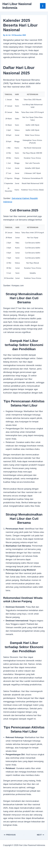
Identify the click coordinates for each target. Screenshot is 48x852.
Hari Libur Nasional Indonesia (17, 6)
